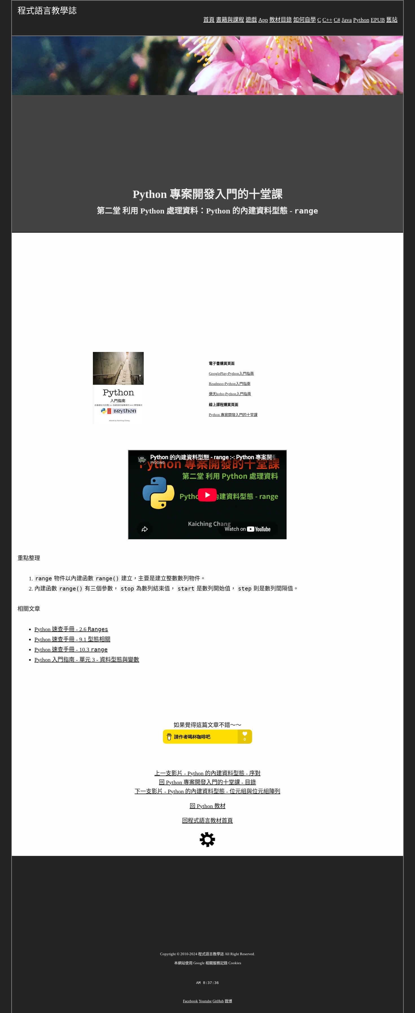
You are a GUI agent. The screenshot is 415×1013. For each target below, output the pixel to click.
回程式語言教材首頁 (207, 821)
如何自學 (304, 20)
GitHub (218, 1001)
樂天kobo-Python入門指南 (230, 394)
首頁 (209, 20)
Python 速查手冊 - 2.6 (71, 629)
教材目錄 (280, 20)
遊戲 (251, 20)
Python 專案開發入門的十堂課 (233, 415)
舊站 (391, 20)
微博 (228, 1001)
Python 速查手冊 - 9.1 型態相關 (72, 639)
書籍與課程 (230, 20)
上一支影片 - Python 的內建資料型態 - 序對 (207, 773)
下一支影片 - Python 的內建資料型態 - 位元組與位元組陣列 (207, 791)
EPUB (378, 20)
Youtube (205, 1001)
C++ (327, 20)
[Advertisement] (181, 137)
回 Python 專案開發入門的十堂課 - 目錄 (207, 782)
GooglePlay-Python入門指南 (231, 373)
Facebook (190, 1001)
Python (361, 20)
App (263, 20)
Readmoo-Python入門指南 (229, 384)
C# (337, 20)
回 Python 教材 (208, 806)
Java (347, 20)
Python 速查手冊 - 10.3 (71, 649)
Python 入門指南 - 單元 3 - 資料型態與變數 (86, 660)
